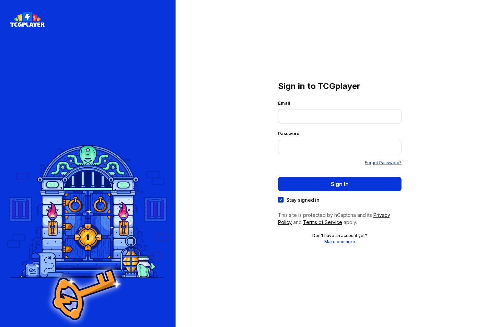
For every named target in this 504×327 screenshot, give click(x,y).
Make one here (339, 241)
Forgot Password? (383, 162)
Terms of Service (322, 222)
